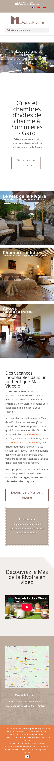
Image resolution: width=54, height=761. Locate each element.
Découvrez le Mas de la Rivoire (27, 495)
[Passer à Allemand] (39, 7)
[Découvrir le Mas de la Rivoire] (27, 244)
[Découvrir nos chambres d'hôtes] (27, 300)
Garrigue (27, 523)
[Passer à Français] (33, 7)
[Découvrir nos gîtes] (27, 356)
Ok (27, 756)
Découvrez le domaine (26, 162)
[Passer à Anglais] (44, 7)
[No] (50, 742)
